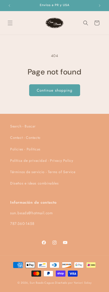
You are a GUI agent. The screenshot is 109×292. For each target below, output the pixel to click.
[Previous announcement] (9, 5)
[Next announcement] (99, 5)
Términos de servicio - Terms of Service (42, 171)
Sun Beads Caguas (42, 283)
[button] (10, 23)
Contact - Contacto (25, 137)
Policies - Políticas (25, 149)
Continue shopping (54, 90)
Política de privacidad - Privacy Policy (41, 160)
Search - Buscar (23, 126)
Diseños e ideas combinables (34, 183)
